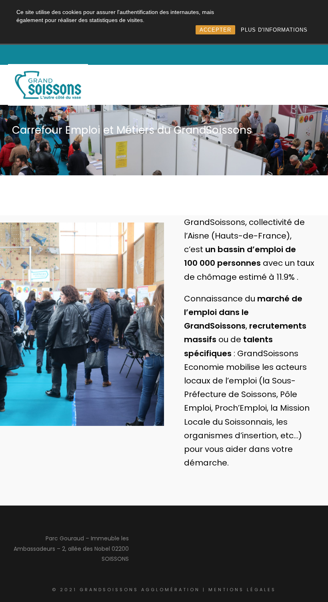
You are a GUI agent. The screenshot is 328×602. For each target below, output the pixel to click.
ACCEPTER (215, 30)
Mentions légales (242, 589)
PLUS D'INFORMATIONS (274, 30)
